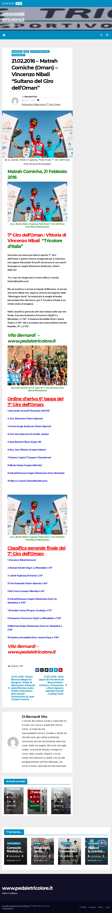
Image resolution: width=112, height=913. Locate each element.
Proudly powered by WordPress (16, 906)
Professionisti (18, 55)
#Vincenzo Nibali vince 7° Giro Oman (41, 104)
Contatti (82, 907)
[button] (101, 35)
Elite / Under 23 (14, 843)
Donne (37, 843)
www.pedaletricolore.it (27, 888)
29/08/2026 (14, 856)
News (26, 51)
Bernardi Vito (31, 96)
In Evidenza (17, 51)
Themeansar (7, 908)
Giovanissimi (94, 843)
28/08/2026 (41, 856)
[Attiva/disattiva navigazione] (107, 35)
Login (107, 907)
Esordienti (66, 843)
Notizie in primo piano (40, 51)
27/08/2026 (95, 856)
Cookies (92, 907)
